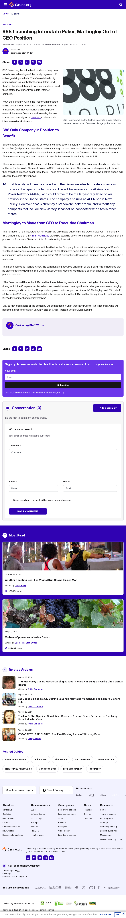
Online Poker (40, 759)
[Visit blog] (51, 857)
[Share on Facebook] (14, 62)
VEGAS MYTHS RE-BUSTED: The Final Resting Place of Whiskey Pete (59, 734)
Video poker (63, 831)
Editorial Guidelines (11, 826)
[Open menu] (5, 4)
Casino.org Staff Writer (22, 53)
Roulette (62, 822)
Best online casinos (67, 810)
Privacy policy (106, 818)
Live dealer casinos (67, 835)
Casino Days (36, 818)
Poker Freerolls (106, 759)
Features (88, 818)
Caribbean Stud (47, 768)
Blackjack (62, 826)
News (5, 13)
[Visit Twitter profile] (28, 857)
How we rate (8, 831)
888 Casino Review (15, 759)
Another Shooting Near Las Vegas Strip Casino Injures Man (41, 580)
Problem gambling (108, 826)
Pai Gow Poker (83, 759)
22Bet (33, 810)
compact (36, 117)
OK (117, 914)
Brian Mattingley (40, 235)
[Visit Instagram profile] (45, 857)
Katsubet (35, 826)
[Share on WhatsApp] (20, 62)
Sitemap (104, 822)
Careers (6, 822)
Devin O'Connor (35, 706)
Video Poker (61, 759)
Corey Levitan (34, 738)
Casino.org (30, 910)
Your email (10, 370)
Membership (8, 818)
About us (8, 804)
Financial (88, 810)
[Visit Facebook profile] (34, 857)
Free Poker (95, 768)
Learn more (105, 914)
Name (13, 481)
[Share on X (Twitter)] (33, 62)
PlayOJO (35, 831)
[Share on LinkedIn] (27, 62)
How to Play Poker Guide (18, 768)
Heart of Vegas (38, 835)
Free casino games (67, 814)
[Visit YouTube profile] (39, 857)
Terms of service (108, 814)
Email (66, 481)
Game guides (66, 804)
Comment (15, 445)
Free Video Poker (72, 768)
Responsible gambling (12, 835)
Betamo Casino (38, 814)
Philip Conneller (35, 689)
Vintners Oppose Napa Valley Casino (27, 637)
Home (103, 810)
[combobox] (19, 790)
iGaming (16, 13)
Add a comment (107, 407)
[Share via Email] (39, 62)
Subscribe (63, 385)
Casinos (87, 814)
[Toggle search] (121, 4)
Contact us (7, 810)
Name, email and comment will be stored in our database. (42, 500)
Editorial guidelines (108, 831)
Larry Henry (20, 585)
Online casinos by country (112, 839)
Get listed (6, 814)
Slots (60, 818)
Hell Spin (35, 822)
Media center (106, 835)
